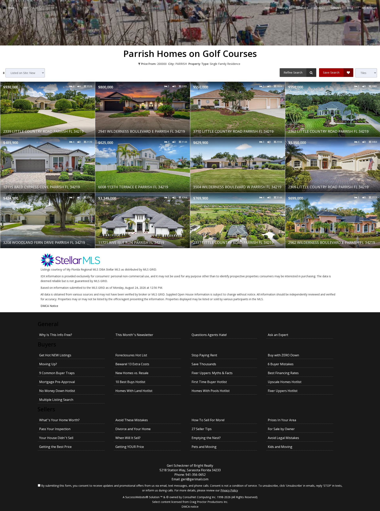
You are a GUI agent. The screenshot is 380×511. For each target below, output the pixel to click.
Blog (350, 8)
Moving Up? (48, 364)
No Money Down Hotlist (57, 391)
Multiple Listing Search (56, 399)
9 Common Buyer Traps (57, 373)
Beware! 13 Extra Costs (132, 364)
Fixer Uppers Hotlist (282, 391)
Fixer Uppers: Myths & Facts (212, 373)
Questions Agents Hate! (209, 335)
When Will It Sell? (128, 438)
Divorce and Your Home (133, 429)
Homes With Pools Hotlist (211, 391)
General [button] (301, 8)
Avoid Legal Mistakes (283, 438)
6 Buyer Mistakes (281, 364)
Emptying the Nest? (206, 438)
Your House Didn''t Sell (56, 438)
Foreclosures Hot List (131, 355)
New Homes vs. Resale (131, 373)
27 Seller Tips (202, 429)
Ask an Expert (278, 335)
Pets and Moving (204, 447)
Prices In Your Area (282, 420)
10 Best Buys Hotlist (130, 382)
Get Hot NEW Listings (55, 355)
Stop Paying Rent (204, 355)
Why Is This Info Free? (55, 335)
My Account (369, 8)
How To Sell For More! (208, 420)
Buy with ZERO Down (283, 355)
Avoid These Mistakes (131, 420)
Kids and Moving (280, 447)
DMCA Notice (49, 306)
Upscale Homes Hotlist (284, 382)
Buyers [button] (318, 8)
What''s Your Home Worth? (59, 420)
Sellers (46, 409)
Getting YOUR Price (129, 447)
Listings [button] (283, 8)
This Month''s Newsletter (134, 335)
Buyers (47, 344)
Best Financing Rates (283, 373)
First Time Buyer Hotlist (209, 382)
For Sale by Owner (281, 429)
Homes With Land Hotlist (133, 391)
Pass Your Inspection (54, 429)
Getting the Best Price (55, 447)
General (48, 324)
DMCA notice (190, 506)
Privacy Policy (229, 490)
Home (269, 8)
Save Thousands (204, 364)
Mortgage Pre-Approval (57, 382)
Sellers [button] (335, 8)
